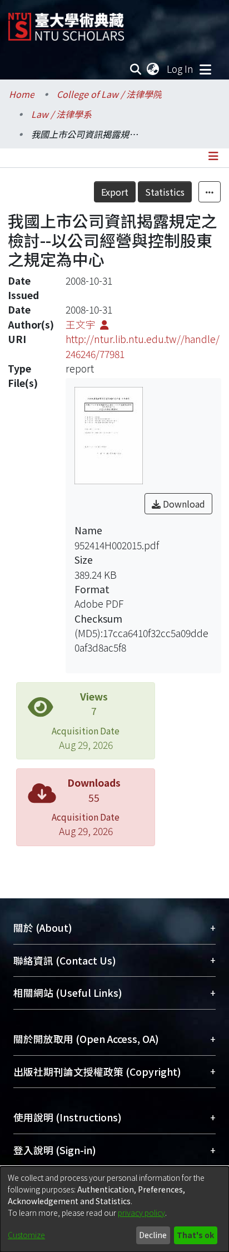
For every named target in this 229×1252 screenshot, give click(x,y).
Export (114, 191)
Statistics (165, 191)
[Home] (66, 22)
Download (183, 503)
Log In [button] (181, 69)
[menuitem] (153, 69)
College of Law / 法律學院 (109, 94)
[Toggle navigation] (205, 69)
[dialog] (114, 1209)
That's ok (195, 1234)
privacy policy (141, 1212)
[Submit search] (136, 69)
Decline (153, 1234)
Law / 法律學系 (61, 114)
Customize (26, 1234)
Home (21, 94)
